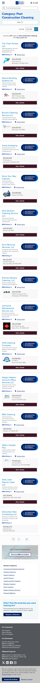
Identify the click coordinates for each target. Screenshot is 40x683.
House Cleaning (8, 575)
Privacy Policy (6, 674)
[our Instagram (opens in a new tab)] (15, 664)
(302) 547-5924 (7, 228)
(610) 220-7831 (7, 259)
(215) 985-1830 (16, 358)
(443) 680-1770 (7, 527)
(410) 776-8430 (7, 495)
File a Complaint (7, 634)
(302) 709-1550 (16, 59)
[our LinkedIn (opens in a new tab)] (7, 664)
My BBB (35, 3)
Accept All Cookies (10, 679)
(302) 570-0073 (16, 395)
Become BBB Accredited (20, 554)
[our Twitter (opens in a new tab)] (3, 664)
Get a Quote (20, 68)
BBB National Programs (10, 659)
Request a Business (13, 614)
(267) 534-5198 (16, 292)
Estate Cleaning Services (11, 590)
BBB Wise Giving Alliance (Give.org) (14, 657)
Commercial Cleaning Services (13, 569)
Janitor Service (8, 578)
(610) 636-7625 (7, 158)
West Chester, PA (21, 37)
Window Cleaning (9, 584)
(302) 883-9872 (16, 193)
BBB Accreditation (8, 644)
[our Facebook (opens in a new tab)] (11, 664)
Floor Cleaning (8, 587)
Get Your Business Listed (10, 642)
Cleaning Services (9, 572)
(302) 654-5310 (16, 94)
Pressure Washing (9, 593)
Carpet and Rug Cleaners (11, 581)
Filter (19, 22)
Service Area (21, 55)
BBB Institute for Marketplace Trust (13, 655)
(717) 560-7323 (16, 461)
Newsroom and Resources (11, 647)
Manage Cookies (27, 679)
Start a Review (7, 632)
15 (27, 539)
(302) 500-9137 (16, 127)
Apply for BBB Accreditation (11, 645)
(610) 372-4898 (16, 324)
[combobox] (32, 29)
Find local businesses (13, 8)
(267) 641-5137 (7, 429)
